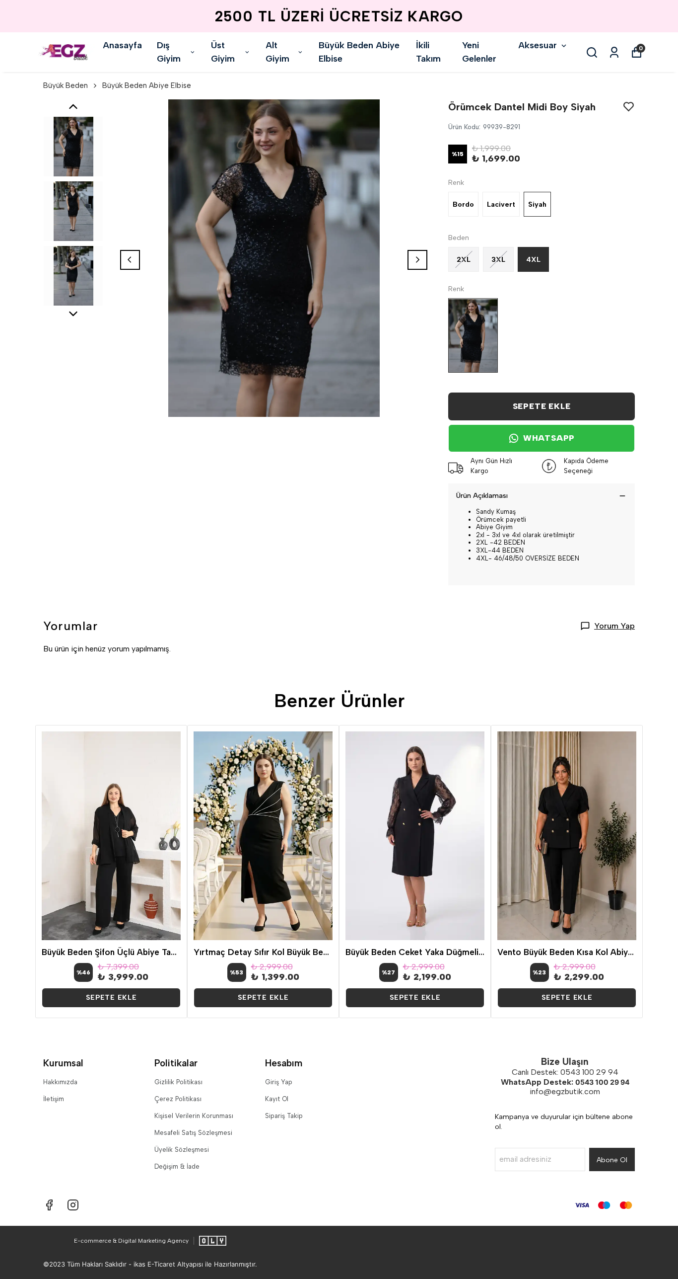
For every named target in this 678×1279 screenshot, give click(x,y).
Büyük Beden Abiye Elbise (359, 52)
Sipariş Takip (284, 1115)
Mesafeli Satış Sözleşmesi (193, 1132)
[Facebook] (49, 1205)
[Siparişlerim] (614, 52)
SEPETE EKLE (542, 406)
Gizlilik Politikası (178, 1082)
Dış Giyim (169, 52)
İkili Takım (428, 52)
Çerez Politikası (178, 1099)
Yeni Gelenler (479, 52)
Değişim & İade (177, 1166)
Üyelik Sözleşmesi (181, 1149)
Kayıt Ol (276, 1099)
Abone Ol (612, 1160)
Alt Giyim (277, 52)
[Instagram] (73, 1205)
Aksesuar (537, 45)
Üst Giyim (223, 52)
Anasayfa (122, 45)
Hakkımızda (60, 1082)
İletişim (53, 1099)
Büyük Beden (65, 85)
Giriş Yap (278, 1082)
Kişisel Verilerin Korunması (193, 1115)
